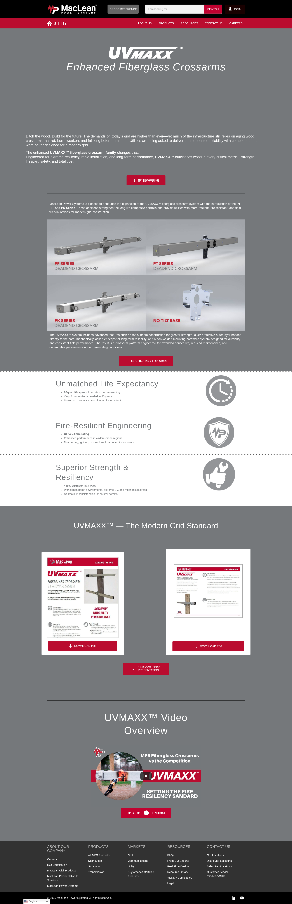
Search (213, 9)
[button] (123, 9)
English (32, 901)
